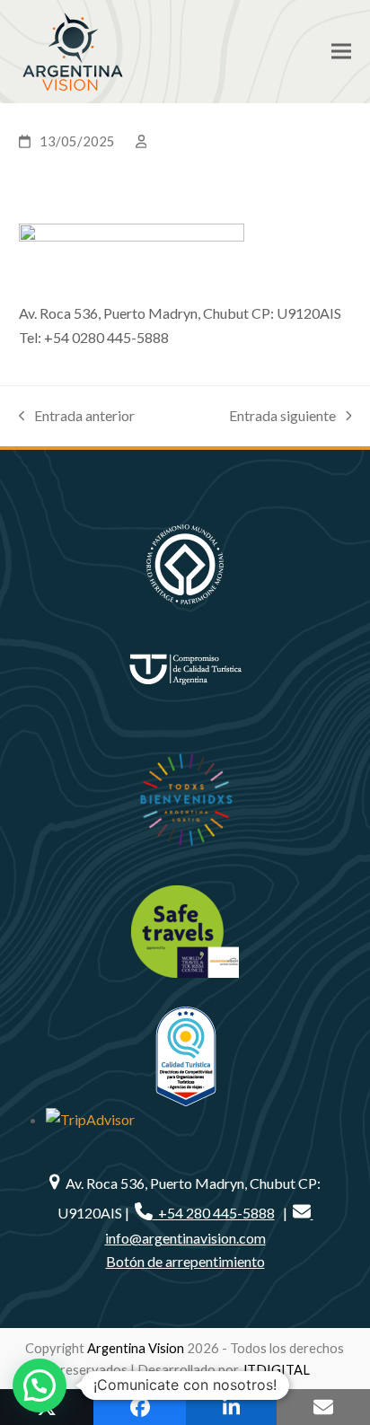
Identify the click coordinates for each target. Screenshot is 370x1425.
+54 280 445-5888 (214, 1212)
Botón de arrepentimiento (185, 1261)
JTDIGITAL (276, 1369)
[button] (341, 51)
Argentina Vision (135, 1348)
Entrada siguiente (282, 417)
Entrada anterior (77, 417)
